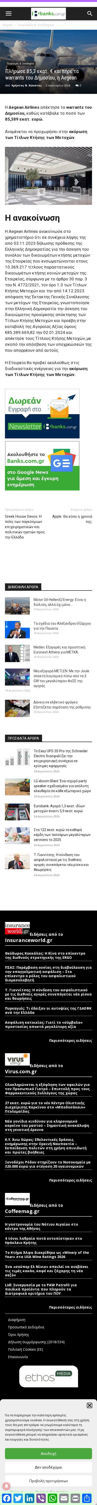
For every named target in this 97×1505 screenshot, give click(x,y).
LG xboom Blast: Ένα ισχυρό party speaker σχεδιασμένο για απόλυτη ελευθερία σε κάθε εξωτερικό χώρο (62, 786)
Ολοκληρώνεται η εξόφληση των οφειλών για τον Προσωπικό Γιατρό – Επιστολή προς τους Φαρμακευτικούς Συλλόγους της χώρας (47, 1088)
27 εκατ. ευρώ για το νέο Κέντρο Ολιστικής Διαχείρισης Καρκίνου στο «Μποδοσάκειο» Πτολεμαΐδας (45, 1107)
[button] (89, 1405)
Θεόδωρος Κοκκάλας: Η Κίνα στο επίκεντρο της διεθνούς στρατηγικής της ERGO (45, 955)
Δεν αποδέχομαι (48, 1467)
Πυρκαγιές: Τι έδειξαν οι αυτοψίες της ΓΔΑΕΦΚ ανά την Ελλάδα (48, 1010)
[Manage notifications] (6, 1486)
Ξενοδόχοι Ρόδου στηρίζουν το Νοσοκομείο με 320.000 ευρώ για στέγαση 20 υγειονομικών (48, 1164)
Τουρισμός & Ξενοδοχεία (35, 25)
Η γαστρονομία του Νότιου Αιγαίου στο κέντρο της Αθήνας (41, 1226)
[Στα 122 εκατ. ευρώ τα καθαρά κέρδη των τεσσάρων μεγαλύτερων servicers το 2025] (17, 835)
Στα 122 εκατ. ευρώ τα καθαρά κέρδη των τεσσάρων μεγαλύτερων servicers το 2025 (62, 835)
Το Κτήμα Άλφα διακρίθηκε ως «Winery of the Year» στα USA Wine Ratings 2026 (47, 1254)
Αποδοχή (48, 1453)
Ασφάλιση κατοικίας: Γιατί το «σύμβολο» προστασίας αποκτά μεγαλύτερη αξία (44, 1024)
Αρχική (7, 25)
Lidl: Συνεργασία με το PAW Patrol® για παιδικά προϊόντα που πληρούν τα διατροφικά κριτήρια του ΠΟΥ (41, 1289)
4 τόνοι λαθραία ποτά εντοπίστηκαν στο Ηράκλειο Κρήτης (43, 1240)
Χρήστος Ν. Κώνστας (26, 85)
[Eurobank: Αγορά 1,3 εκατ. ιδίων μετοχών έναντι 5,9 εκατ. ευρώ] (17, 812)
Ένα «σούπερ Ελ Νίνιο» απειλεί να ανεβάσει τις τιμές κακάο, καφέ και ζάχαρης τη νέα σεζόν (46, 1270)
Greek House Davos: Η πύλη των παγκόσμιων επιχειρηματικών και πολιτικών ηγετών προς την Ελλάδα (25, 526)
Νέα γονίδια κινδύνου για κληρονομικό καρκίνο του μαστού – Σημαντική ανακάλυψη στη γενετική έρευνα (47, 1125)
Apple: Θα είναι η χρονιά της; (72, 519)
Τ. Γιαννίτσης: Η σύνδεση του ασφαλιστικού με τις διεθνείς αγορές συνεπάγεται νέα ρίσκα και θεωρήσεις (48, 994)
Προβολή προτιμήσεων (48, 1481)
